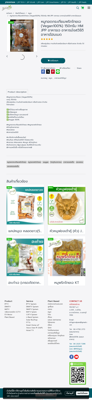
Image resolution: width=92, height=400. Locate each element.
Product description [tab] (17, 92)
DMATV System (32, 306)
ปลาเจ (50, 309)
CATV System (31, 314)
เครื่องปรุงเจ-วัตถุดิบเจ (56, 335)
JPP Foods (82, 2)
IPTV (7, 304)
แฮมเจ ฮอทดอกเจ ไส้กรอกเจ (54, 321)
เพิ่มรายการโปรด (49, 68)
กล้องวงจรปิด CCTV (12, 312)
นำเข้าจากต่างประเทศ (55, 304)
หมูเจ (51, 78)
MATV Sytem (31, 312)
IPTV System (31, 304)
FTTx (28, 322)
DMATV (8, 306)
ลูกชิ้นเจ (50, 306)
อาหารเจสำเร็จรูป (60, 78)
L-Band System (32, 317)
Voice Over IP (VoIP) (34, 327)
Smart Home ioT (32, 325)
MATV (7, 309)
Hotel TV (30, 330)
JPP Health (72, 2)
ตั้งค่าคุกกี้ (69, 393)
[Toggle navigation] (89, 8)
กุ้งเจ (49, 327)
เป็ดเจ (50, 317)
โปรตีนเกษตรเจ (53, 330)
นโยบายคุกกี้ (14, 396)
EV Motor (8, 314)
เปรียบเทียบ (65, 68)
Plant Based (9, 317)
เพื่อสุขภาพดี (52, 341)
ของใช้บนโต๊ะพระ (54, 343)
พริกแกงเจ (52, 338)
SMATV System (32, 309)
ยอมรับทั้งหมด (83, 393)
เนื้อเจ (50, 325)
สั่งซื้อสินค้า (54, 60)
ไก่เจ (49, 314)
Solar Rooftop (31, 320)
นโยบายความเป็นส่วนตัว (53, 393)
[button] (77, 8)
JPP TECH (21, 2)
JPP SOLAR (31, 2)
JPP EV (63, 2)
